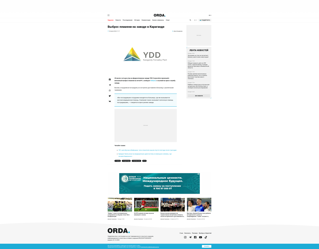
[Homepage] (160, 15)
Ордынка (110, 20)
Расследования (127, 20)
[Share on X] (110, 96)
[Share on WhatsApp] (110, 90)
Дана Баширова (178, 31)
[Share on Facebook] (110, 79)
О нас (181, 233)
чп (145, 161)
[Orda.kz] (119, 234)
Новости (118, 20)
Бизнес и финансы (158, 20)
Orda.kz (153, 80)
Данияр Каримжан (112, 219)
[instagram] (185, 238)
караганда (127, 161)
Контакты (187, 233)
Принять (206, 246)
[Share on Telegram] (110, 85)
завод (118, 161)
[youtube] (200, 238)
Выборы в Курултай (205, 233)
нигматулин (137, 161)
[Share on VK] (110, 101)
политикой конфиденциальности (150, 247)
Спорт (168, 20)
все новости (199, 96)
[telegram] (190, 238)
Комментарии (146, 20)
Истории (137, 20)
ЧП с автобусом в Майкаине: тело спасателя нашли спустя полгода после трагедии (147, 150)
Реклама (195, 233)
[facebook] (195, 238)
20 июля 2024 (113, 31)
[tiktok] (206, 238)
